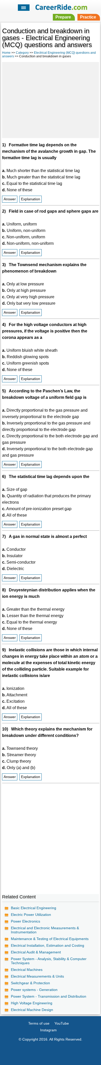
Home (6, 53)
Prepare (63, 17)
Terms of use (38, 1023)
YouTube (61, 1023)
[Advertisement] (50, 99)
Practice (88, 17)
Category (22, 53)
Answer (10, 199)
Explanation (30, 199)
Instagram (48, 1030)
